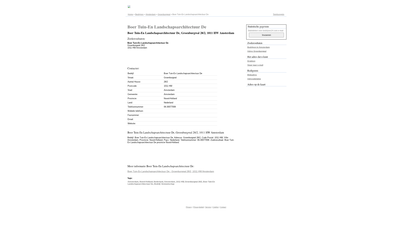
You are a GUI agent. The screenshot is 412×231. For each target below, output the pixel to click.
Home (130, 14)
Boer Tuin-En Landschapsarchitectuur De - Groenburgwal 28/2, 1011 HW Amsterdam (170, 171)
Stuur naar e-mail (255, 65)
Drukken (251, 61)
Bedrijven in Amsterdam (258, 47)
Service (208, 207)
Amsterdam (151, 14)
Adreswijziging (254, 79)
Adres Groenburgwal (256, 51)
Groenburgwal (164, 14)
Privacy (189, 207)
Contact (223, 207)
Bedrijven (139, 14)
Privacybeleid (198, 207)
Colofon (216, 207)
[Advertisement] (186, 57)
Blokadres (252, 75)
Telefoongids (278, 14)
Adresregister (278, 3)
